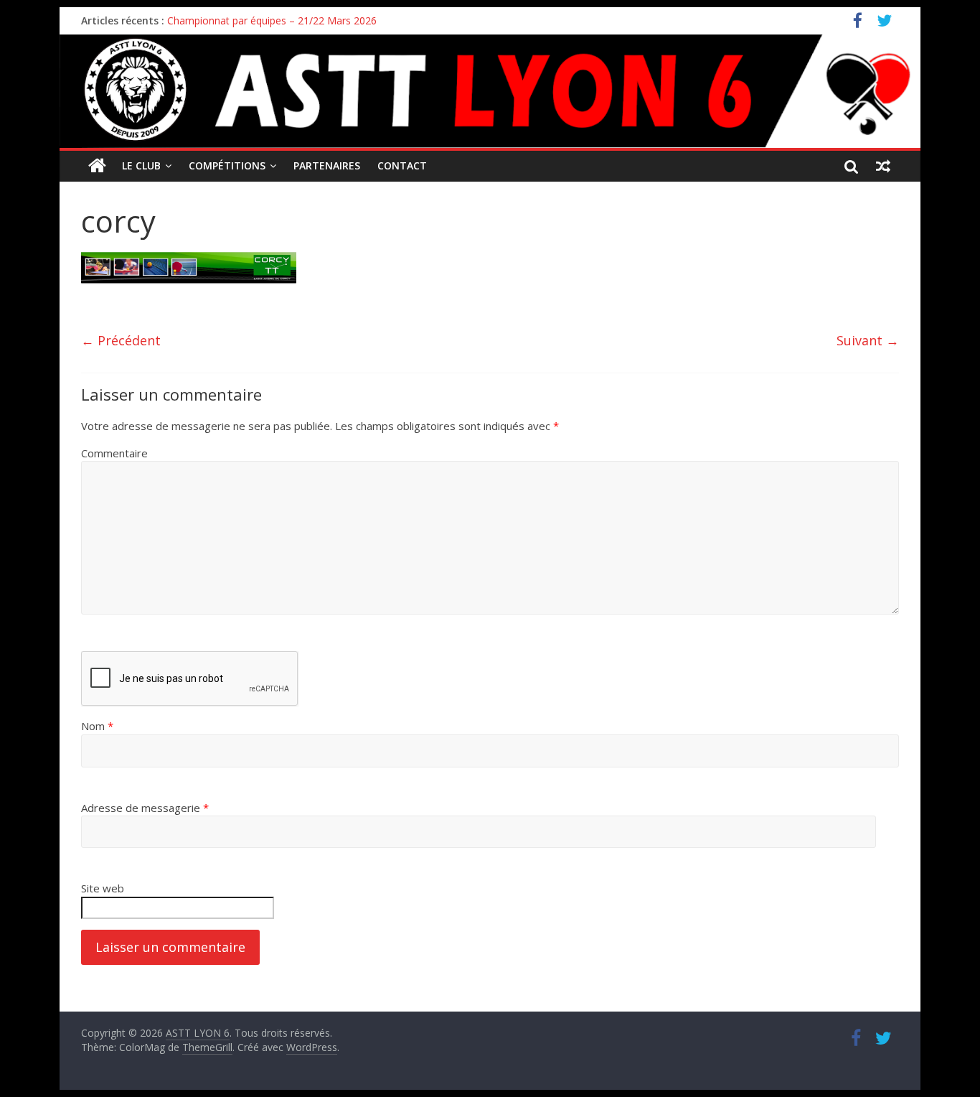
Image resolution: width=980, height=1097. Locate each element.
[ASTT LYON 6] (490, 91)
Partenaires (326, 165)
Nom (97, 726)
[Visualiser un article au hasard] (883, 166)
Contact (402, 165)
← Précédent (121, 340)
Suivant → (868, 340)
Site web (102, 888)
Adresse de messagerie (145, 807)
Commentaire (114, 453)
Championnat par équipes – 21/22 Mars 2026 (272, 20)
